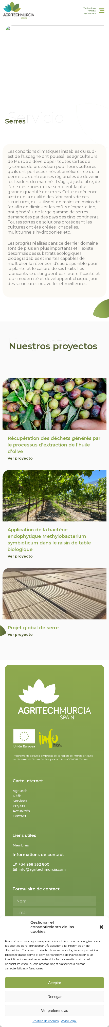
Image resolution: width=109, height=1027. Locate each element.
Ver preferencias (54, 1010)
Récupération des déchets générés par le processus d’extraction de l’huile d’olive (54, 445)
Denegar (54, 996)
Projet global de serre (33, 628)
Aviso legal (69, 1021)
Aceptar (54, 983)
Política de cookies (45, 1021)
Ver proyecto (20, 458)
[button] (101, 927)
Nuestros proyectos (53, 346)
